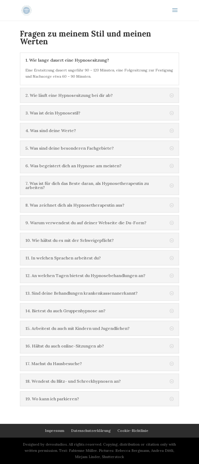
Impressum (54, 430)
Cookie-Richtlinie (132, 430)
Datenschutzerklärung (91, 430)
